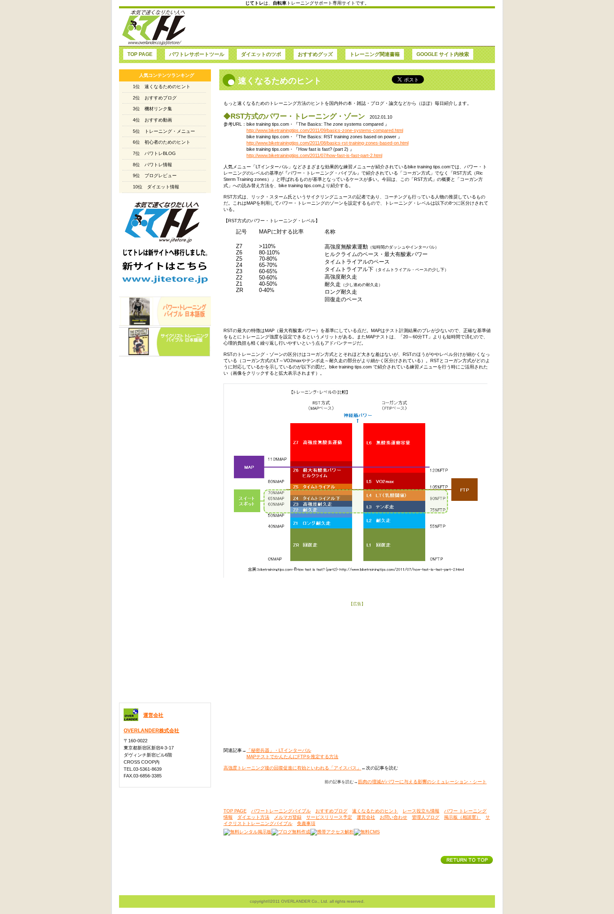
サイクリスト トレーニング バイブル (165, 341)
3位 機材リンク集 (152, 108)
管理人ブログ (425, 817)
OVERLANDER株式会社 (151, 731)
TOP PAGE (234, 810)
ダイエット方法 (253, 817)
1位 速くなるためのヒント (161, 86)
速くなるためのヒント (375, 810)
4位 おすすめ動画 (152, 119)
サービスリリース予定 (329, 817)
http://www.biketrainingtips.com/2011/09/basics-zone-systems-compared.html (324, 130)
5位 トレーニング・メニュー (164, 131)
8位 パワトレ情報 (152, 164)
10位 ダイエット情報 (156, 186)
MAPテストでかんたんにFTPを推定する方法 (292, 756)
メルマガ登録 (288, 817)
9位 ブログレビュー (155, 175)
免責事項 (306, 823)
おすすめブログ (331, 810)
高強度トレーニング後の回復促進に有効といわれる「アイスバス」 (292, 767)
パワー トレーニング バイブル (165, 311)
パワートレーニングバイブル (281, 810)
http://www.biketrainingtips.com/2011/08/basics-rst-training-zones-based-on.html (327, 142)
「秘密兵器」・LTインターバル (278, 750)
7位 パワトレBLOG (154, 153)
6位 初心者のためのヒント (161, 142)
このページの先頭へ (467, 860)
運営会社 (366, 817)
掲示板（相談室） (462, 817)
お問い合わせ (393, 817)
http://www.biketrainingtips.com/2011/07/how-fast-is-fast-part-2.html (314, 155)
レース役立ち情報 (421, 810)
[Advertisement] (341, 27)
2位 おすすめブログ (155, 97)
